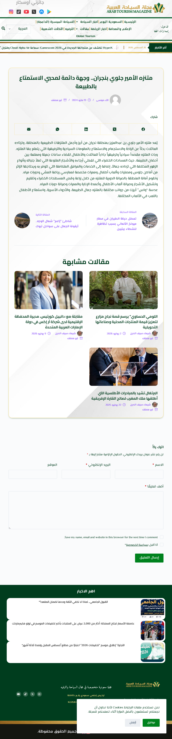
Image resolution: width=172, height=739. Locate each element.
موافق (151, 722)
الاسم (158, 465)
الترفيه (69, 29)
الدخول (164, 27)
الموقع (52, 465)
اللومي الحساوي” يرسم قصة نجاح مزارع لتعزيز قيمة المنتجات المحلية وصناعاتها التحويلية (126, 321)
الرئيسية (130, 22)
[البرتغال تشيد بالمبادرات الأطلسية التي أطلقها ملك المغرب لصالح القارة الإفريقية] (123, 367)
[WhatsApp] (57, 129)
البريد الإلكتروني (98, 465)
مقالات (84, 29)
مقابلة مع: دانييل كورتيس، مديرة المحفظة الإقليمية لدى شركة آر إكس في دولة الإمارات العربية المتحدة (49, 321)
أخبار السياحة (89, 22)
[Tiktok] (25, 694)
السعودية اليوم (111, 22)
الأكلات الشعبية (52, 29)
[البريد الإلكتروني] (28, 129)
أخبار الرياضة (99, 29)
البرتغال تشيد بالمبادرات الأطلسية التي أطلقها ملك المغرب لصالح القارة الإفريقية (124, 396)
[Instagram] (39, 694)
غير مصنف (56, 100)
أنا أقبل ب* (141, 545)
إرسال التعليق (149, 557)
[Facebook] (143, 129)
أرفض (132, 722)
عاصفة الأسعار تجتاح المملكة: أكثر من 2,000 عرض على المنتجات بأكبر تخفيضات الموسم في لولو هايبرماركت (73, 623)
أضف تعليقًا (154, 486)
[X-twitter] (32, 694)
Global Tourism (85, 36)
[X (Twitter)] (114, 129)
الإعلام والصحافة (119, 29)
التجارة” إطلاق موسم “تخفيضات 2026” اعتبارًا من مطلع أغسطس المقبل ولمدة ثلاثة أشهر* (73, 645)
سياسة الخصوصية (137, 545)
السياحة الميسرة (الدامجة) (56, 22)
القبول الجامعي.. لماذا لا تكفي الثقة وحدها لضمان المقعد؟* (73, 601)
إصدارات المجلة (161, 31)
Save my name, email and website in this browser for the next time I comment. (111, 537)
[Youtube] (18, 694)
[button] (3, 28)
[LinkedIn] (86, 129)
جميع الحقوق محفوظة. (57, 731)
